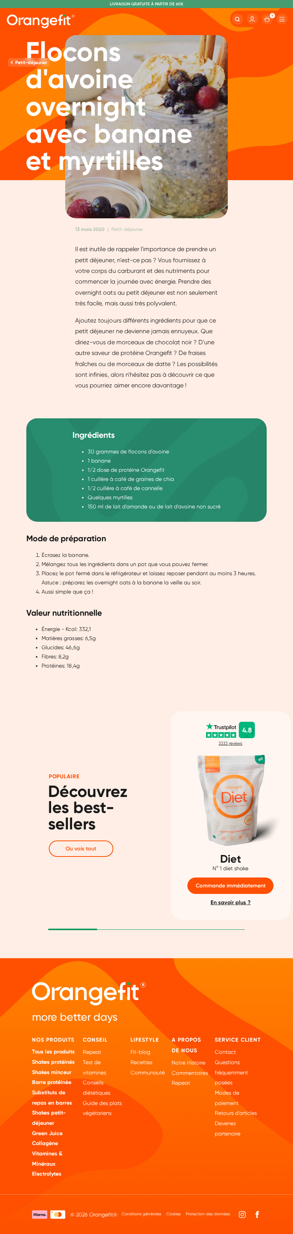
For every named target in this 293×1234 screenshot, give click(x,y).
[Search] (237, 19)
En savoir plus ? (231, 902)
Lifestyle (144, 1040)
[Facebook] (257, 1214)
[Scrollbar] (72, 929)
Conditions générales (141, 1213)
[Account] (252, 19)
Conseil (95, 1040)
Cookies (173, 1213)
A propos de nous (186, 1045)
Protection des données (208, 1213)
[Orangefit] (41, 21)
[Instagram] (242, 1214)
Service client (238, 1040)
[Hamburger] (282, 19)
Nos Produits (53, 1040)
